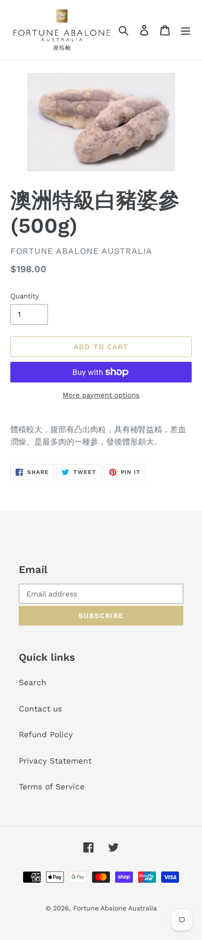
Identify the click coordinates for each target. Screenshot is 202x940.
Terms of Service (52, 786)
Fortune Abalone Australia (115, 908)
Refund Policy (46, 734)
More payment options (101, 395)
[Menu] (185, 30)
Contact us (40, 708)
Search (33, 682)
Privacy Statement (55, 760)
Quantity (24, 296)
